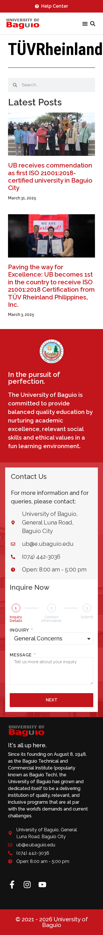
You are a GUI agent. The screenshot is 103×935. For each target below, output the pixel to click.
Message (21, 655)
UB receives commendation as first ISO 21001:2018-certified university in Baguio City (50, 176)
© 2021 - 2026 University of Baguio (51, 922)
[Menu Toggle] (85, 23)
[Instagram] (27, 885)
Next (52, 700)
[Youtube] (42, 885)
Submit (87, 617)
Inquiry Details (16, 618)
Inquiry (20, 630)
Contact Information (51, 618)
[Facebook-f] (12, 885)
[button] (92, 23)
